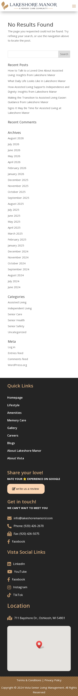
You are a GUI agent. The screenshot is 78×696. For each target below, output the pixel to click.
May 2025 (14, 221)
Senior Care (15, 314)
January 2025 (16, 245)
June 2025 (14, 215)
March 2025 (15, 233)
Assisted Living (17, 302)
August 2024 (16, 275)
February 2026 (17, 168)
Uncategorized (17, 332)
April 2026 (14, 162)
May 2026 (14, 156)
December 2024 (18, 251)
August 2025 (16, 203)
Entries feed (15, 353)
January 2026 (16, 174)
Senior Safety (16, 326)
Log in (11, 347)
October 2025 (17, 192)
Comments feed (18, 359)
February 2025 (17, 239)
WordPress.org (17, 365)
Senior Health (16, 320)
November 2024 (18, 257)
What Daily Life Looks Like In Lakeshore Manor (37, 81)
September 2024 (18, 269)
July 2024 (13, 281)
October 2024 (17, 263)
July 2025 (13, 209)
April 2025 (14, 227)
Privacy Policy (52, 680)
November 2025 (18, 186)
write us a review (27, 489)
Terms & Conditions (29, 680)
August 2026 (16, 138)
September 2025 (18, 198)
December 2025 (18, 180)
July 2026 (13, 144)
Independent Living (20, 308)
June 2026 (14, 150)
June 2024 (14, 287)
